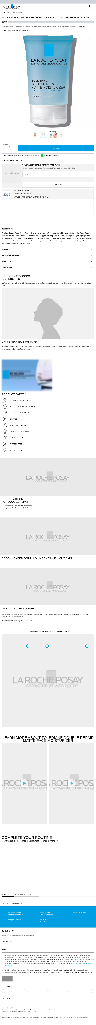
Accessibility (34, 1017)
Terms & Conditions (63, 970)
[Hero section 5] (48, 536)
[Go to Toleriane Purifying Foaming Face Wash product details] (11, 173)
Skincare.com (84, 1017)
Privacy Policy (75, 963)
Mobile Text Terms (73, 1017)
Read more (81, 27)
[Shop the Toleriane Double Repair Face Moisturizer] (28, 646)
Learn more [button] (55, 155)
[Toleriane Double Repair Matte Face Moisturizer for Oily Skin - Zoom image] (48, 81)
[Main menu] (93, 7)
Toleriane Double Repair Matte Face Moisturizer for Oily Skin (30, 871)
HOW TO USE (7, 267)
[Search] (79, 6)
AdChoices (21, 1011)
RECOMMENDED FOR (10, 255)
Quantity (5, 144)
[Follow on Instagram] (3, 991)
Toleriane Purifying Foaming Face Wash (41, 165)
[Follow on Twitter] (70, 991)
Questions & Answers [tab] (24, 894)
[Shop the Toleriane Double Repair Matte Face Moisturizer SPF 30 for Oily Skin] (87, 646)
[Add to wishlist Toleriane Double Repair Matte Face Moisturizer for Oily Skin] (90, 37)
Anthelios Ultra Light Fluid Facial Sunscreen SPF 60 (50, 871)
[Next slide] (63, 134)
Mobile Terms (78, 959)
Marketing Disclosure (18, 972)
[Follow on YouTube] (92, 991)
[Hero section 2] (48, 477)
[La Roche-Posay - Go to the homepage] (11, 6)
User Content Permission (46, 1017)
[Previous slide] (32, 134)
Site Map (17, 1017)
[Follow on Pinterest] (26, 991)
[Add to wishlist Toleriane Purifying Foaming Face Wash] (17, 853)
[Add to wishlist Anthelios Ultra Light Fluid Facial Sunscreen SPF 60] (57, 853)
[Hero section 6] (48, 586)
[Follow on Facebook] (48, 991)
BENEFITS (6, 250)
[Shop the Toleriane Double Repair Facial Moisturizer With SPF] (47, 646)
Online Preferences (61, 1017)
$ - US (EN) (6, 998)
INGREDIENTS (7, 261)
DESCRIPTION (7, 229)
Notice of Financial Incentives (82, 972)
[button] (48, 229)
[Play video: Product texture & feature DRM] (71, 783)
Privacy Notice (65, 972)
